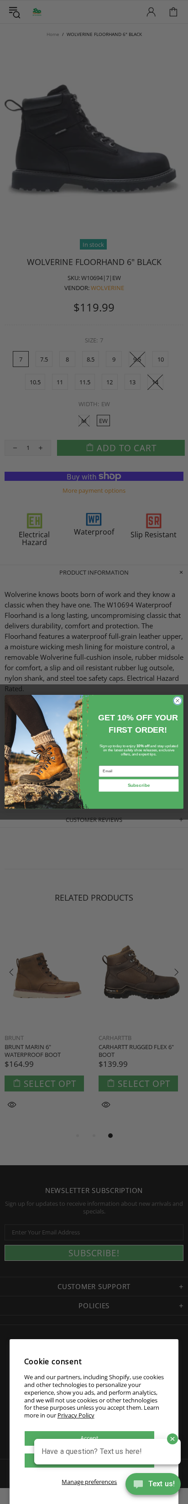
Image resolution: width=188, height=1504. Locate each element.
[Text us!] (153, 1486)
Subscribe (139, 785)
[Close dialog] (177, 701)
